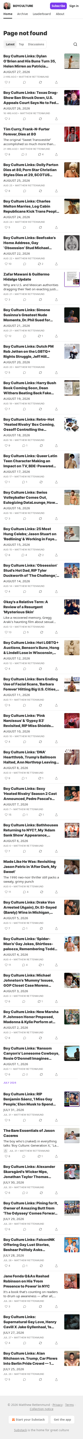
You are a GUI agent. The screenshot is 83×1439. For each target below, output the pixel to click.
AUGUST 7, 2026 (15, 804)
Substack (20, 1430)
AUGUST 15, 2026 (16, 544)
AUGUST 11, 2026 (16, 695)
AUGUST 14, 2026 (16, 581)
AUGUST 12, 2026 (16, 658)
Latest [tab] (10, 44)
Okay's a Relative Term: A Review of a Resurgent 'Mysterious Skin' (25, 607)
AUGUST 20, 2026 (16, 362)
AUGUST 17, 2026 (16, 471)
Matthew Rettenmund (34, 76)
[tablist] (25, 44)
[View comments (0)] (24, 82)
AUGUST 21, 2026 (16, 325)
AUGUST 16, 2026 (16, 508)
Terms (69, 1405)
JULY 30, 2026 (13, 1182)
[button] (8, 14)
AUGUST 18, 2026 (16, 435)
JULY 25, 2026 (13, 1369)
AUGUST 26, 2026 (16, 108)
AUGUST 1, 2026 (15, 1064)
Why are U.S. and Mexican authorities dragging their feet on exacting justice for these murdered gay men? (31, 287)
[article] (41, 69)
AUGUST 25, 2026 (16, 180)
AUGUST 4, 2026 (15, 954)
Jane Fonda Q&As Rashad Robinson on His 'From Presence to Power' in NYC (26, 1281)
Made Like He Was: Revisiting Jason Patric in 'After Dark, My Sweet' (29, 866)
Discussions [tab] (36, 44)
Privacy (58, 1405)
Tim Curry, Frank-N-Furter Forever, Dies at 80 (26, 131)
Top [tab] (21, 44)
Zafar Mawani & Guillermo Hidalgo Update (26, 276)
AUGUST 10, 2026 (16, 731)
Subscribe (58, 6)
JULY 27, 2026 (13, 1332)
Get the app (62, 1419)
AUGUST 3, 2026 (15, 991)
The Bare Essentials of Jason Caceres (29, 1133)
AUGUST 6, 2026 (15, 841)
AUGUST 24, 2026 (16, 217)
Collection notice (41, 1409)
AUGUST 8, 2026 (15, 768)
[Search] (75, 44)
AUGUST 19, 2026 (16, 398)
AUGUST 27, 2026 (16, 72)
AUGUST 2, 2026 (15, 1027)
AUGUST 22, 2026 (16, 253)
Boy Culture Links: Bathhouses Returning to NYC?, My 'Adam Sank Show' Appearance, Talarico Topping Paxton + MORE (30, 830)
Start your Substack (30, 1419)
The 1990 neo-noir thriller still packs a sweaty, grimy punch (31, 879)
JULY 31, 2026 (13, 1110)
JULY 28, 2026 (13, 1255)
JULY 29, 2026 (13, 1219)
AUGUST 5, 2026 (15, 918)
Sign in (74, 6)
